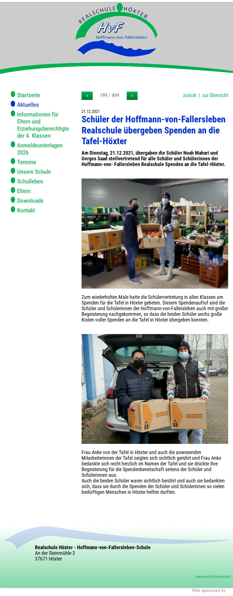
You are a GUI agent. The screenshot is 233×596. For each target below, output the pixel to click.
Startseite (28, 94)
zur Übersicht (215, 95)
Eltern (23, 190)
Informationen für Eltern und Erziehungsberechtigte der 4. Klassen (43, 125)
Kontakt (26, 210)
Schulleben (30, 181)
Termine (26, 161)
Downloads (30, 200)
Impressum (203, 577)
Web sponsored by (209, 590)
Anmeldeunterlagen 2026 (40, 149)
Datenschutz (222, 577)
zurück (189, 95)
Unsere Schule (34, 171)
